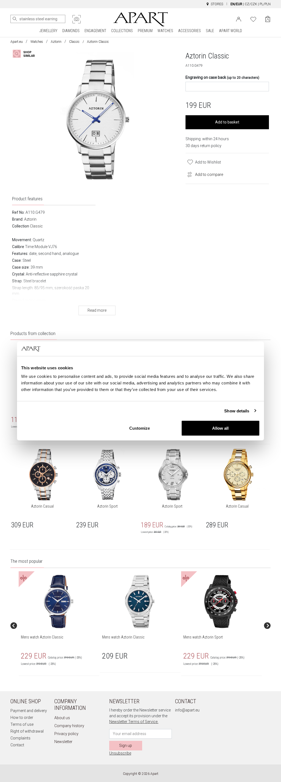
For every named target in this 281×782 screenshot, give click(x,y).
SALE (210, 31)
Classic (74, 42)
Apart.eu (16, 42)
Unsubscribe (120, 753)
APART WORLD (230, 31)
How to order (21, 717)
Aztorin (56, 42)
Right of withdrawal (27, 731)
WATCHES (165, 31)
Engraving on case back (222, 77)
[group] (59, 625)
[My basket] (267, 19)
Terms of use (21, 724)
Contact (17, 745)
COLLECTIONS (122, 31)
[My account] (238, 18)
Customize (139, 428)
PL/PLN (265, 4)
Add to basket (227, 122)
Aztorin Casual (42, 506)
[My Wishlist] (253, 18)
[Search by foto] (76, 19)
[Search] (15, 19)
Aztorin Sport (107, 506)
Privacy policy (66, 734)
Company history (69, 726)
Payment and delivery (28, 710)
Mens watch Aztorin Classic (42, 637)
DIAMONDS (71, 31)
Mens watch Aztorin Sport (203, 637)
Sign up (125, 745)
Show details (236, 410)
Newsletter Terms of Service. (133, 721)
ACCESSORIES (189, 31)
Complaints (20, 738)
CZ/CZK (251, 4)
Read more (97, 310)
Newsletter (63, 741)
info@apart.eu (187, 710)
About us (62, 718)
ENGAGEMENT (95, 31)
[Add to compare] (188, 174)
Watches (36, 42)
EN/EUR (236, 4)
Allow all (220, 428)
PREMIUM (145, 31)
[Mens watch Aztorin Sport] (221, 601)
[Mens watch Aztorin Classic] (58, 601)
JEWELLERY (48, 31)
